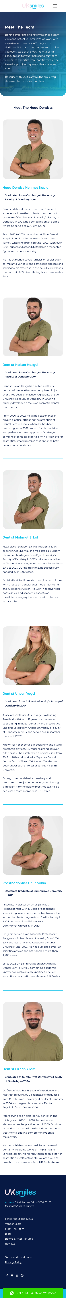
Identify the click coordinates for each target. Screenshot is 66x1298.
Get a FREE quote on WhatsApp (36, 1292)
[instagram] (17, 1276)
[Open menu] (55, 6)
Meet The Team (14, 1228)
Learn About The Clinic (19, 1218)
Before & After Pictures (19, 1238)
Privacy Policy (13, 1262)
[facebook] (7, 1276)
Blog (8, 1233)
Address (9, 1202)
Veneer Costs (13, 1223)
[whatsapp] (22, 1276)
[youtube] (12, 1276)
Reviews (10, 1243)
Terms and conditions (18, 1257)
